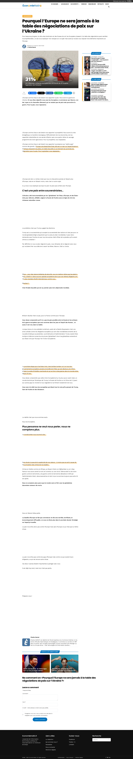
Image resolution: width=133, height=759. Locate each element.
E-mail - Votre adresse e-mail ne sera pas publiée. (35, 707)
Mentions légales (51, 749)
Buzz (107, 4)
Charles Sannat (35, 637)
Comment (25, 693)
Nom (24, 702)
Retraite (101, 4)
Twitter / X (72, 742)
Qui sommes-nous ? (52, 742)
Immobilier (92, 4)
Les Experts (74, 4)
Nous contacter (50, 747)
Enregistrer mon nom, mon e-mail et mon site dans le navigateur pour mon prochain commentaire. (38, 714)
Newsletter (49, 744)
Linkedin (71, 744)
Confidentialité (61, 757)
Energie (84, 4)
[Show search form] (109, 6)
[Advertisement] (50, 119)
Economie (54, 4)
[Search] (109, 739)
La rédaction (49, 739)
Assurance (65, 4)
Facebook (72, 739)
